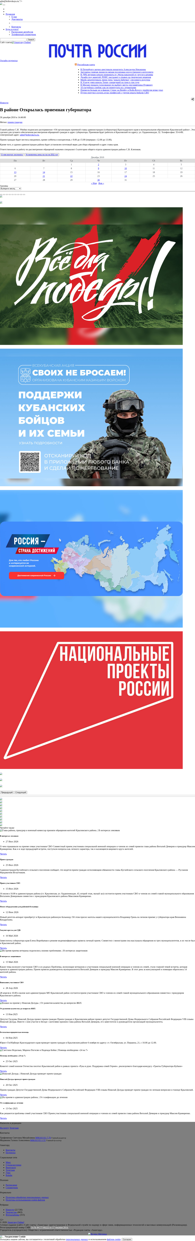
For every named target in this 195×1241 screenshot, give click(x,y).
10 (125, 168)
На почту (4, 1128)
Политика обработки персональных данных (27, 1197)
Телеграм (14, 1128)
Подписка (10, 1152)
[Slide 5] (12, 194)
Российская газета (54, 64)
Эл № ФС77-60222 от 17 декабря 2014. (49, 1227)
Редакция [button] (10, 14)
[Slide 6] (15, 194)
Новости (4, 102)
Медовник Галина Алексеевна (15, 1140)
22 (71, 176)
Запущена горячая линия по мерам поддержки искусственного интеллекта (84, 72)
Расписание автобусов (22, 32)
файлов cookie (114, 1239)
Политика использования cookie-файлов (25, 1200)
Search (31, 40)
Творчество (11, 1212)
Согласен (127, 1239)
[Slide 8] (21, 194)
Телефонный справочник (23, 34)
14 (44, 172)
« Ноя (94, 183)
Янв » (101, 183)
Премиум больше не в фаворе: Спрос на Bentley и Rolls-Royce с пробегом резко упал (89, 90)
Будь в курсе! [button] (12, 29)
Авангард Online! (15, 1222)
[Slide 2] (4, 194)
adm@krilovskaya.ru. (29, 135)
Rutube (9, 1175)
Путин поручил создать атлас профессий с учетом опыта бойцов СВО (82, 92)
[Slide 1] (1, 194)
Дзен (8, 1172)
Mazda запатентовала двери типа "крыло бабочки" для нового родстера (83, 80)
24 (125, 176)
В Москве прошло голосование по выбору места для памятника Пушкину (84, 85)
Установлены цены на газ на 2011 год (42, 155)
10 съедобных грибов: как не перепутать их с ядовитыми (76, 87)
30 (98, 180)
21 (44, 176)
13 (15, 172)
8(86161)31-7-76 (43, 1137)
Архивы (4, 186)
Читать (3, 854)
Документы (17, 19)
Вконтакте (11, 1167)
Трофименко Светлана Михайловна (17, 1137)
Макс (8, 1162)
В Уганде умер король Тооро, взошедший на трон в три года (77, 82)
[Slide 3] (7, 194)
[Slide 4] (10, 194)
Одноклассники (13, 1165)
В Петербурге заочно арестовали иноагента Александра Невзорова (80, 69)
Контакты (16, 27)
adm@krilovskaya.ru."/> (97, 620)
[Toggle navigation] (4, 4)
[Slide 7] (18, 194)
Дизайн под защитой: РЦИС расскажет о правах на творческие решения (83, 77)
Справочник (12, 1187)
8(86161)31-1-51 (38, 1140)
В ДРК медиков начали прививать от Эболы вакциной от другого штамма (84, 74)
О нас (14, 16)
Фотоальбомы (12, 1215)
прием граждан (15, 122)
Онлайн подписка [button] (9, 60)
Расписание (11, 1185)
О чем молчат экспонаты (12, 155)
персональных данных (77, 1239)
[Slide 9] (24, 194)
